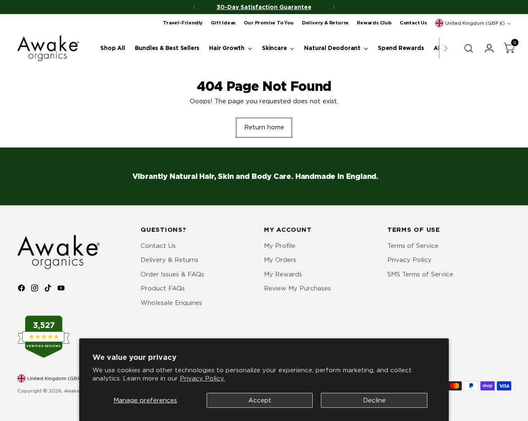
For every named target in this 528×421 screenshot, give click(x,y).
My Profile (279, 246)
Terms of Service (412, 246)
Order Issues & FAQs (172, 274)
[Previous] (194, 7)
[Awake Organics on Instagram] (35, 289)
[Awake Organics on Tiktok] (49, 289)
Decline (374, 400)
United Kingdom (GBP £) (475, 23)
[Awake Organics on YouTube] (62, 289)
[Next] (334, 7)
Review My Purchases (297, 288)
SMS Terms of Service (420, 274)
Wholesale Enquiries (171, 303)
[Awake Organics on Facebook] (22, 289)
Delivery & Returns (169, 260)
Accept (259, 400)
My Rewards (283, 274)
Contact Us (158, 246)
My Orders (280, 260)
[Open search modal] (468, 48)
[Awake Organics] (48, 48)
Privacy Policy (409, 260)
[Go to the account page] (486, 48)
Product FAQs (163, 288)
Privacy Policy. (202, 378)
